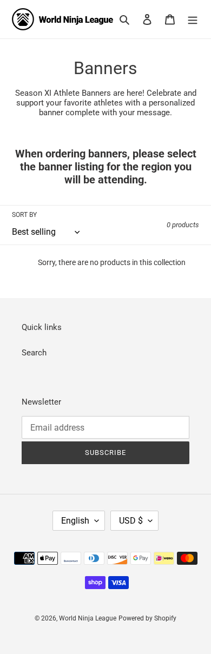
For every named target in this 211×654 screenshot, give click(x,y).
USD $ (131, 521)
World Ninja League (87, 618)
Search (34, 353)
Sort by (24, 215)
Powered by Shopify (147, 618)
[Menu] (192, 19)
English (75, 521)
